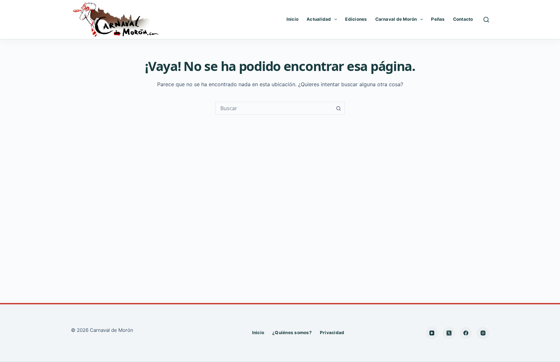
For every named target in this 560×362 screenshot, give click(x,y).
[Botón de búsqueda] (338, 108)
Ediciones (356, 19)
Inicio (292, 19)
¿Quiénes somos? (292, 332)
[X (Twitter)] (449, 333)
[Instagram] (483, 333)
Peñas (438, 19)
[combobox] (274, 108)
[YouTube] (432, 333)
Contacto (463, 19)
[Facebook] (466, 333)
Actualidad (319, 19)
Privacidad (332, 332)
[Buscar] (486, 19)
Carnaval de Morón (396, 19)
